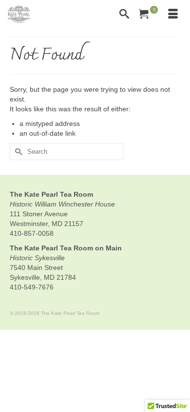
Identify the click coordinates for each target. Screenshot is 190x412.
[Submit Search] (17, 151)
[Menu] (173, 14)
